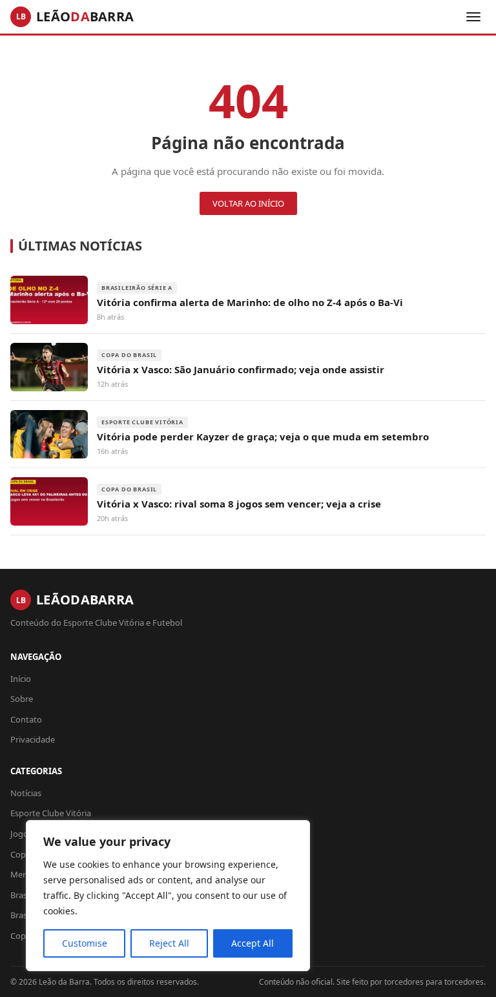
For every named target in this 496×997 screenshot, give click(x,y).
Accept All (252, 943)
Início (20, 678)
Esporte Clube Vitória (50, 813)
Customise (84, 943)
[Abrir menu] (473, 16)
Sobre (21, 698)
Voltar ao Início (248, 203)
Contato (26, 719)
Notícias (25, 793)
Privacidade (32, 739)
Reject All (169, 943)
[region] (168, 895)
